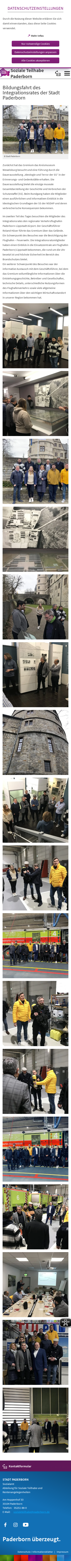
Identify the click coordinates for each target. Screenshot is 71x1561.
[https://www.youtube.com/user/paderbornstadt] (25, 1525)
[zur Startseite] (26, 73)
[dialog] (35, 34)
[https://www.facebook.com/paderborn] (5, 1525)
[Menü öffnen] (67, 73)
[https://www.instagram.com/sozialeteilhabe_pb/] (15, 1525)
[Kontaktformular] (58, 73)
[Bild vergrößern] (35, 129)
